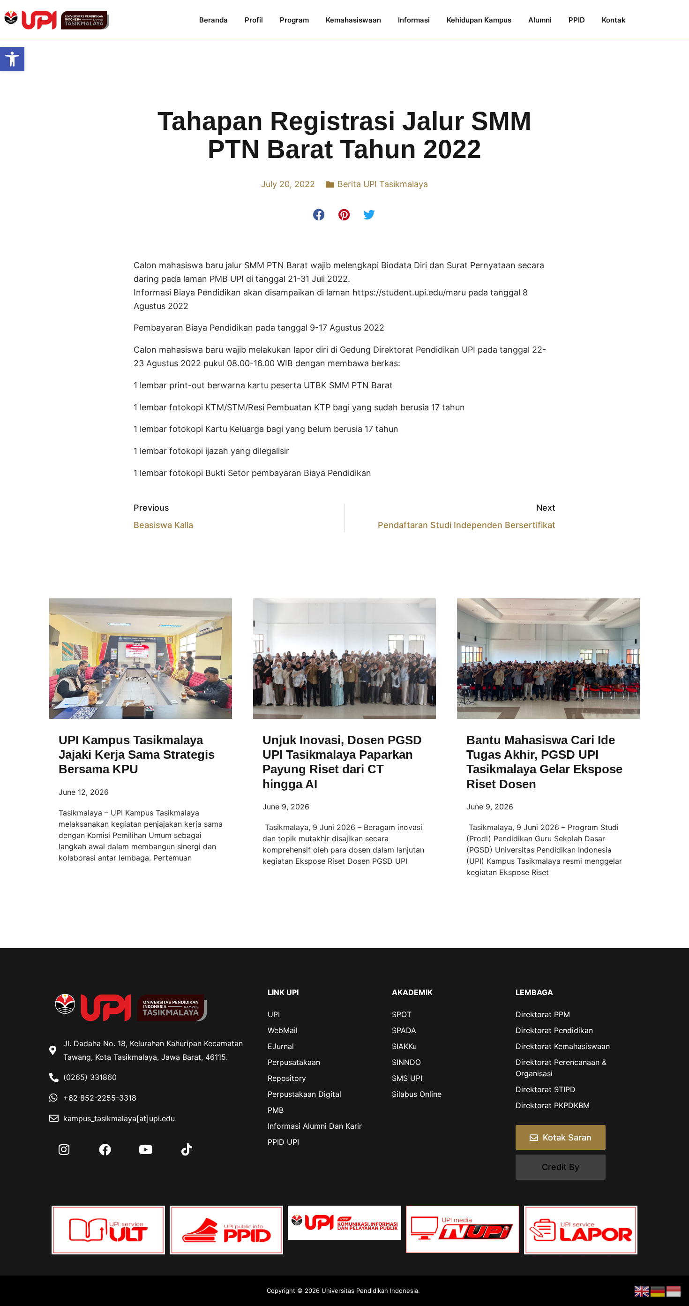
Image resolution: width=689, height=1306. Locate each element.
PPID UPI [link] (283, 1142)
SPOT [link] (402, 1014)
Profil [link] (254, 19)
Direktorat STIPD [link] (546, 1089)
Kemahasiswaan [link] (353, 19)
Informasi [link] (414, 19)
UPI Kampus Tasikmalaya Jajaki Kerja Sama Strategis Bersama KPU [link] (137, 754)
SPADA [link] (404, 1030)
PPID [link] (577, 19)
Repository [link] (287, 1078)
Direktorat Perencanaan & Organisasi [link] (561, 1067)
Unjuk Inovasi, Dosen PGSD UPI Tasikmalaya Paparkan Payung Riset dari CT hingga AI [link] (342, 762)
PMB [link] (276, 1110)
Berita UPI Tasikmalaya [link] (382, 184)
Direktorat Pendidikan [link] (554, 1030)
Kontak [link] (614, 19)
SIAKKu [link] (404, 1046)
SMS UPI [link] (407, 1078)
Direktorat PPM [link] (543, 1014)
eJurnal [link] (281, 1046)
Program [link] (294, 19)
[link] (12, 59)
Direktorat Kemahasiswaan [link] (563, 1046)
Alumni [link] (540, 19)
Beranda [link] (213, 19)
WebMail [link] (283, 1030)
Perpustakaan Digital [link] (304, 1094)
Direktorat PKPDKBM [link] (553, 1105)
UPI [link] (274, 1014)
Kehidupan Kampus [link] (479, 19)
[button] (319, 215)
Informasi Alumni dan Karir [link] (315, 1126)
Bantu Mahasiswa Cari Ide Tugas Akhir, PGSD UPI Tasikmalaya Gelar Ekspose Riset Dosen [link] (544, 762)
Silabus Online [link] (417, 1094)
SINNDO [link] (406, 1062)
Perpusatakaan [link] (294, 1062)
